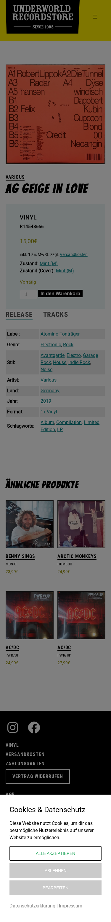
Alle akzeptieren (55, 853)
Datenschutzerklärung (32, 906)
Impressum (70, 906)
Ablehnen (56, 870)
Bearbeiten (55, 887)
